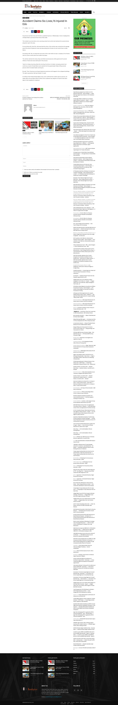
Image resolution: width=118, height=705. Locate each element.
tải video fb (75, 275)
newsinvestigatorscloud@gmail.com (54, 696)
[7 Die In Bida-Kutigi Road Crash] (62, 126)
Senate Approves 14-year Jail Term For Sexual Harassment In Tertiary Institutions (84, 272)
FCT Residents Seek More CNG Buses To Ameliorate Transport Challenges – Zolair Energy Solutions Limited (84, 172)
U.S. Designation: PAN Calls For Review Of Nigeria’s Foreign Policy (83, 266)
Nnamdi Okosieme (77, 644)
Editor (26, 28)
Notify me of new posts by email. (31, 173)
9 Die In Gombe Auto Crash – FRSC (82, 246)
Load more (84, 83)
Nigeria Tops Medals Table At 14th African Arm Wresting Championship (83, 357)
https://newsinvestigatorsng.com (39, 107)
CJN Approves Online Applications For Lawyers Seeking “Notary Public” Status (84, 296)
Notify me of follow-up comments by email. (33, 172)
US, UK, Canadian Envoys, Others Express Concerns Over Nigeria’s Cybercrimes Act (84, 413)
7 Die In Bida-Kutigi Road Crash (61, 132)
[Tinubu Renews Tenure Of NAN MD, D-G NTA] (46, 126)
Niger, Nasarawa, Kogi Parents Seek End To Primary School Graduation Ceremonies (84, 347)
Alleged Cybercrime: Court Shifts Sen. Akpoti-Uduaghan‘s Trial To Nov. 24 (83, 282)
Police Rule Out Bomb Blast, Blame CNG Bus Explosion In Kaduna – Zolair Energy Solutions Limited (83, 159)
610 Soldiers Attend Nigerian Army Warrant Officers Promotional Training (83, 289)
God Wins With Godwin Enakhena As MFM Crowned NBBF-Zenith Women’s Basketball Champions (83, 608)
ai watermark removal (78, 323)
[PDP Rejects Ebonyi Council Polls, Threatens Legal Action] (76, 78)
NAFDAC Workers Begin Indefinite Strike (85, 629)
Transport (27, 17)
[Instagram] (89, 1)
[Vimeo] (93, 1)
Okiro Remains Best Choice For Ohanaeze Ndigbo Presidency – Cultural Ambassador (82, 547)
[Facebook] (87, 1)
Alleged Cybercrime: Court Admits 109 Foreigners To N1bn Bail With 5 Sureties (83, 585)
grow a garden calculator (78, 315)
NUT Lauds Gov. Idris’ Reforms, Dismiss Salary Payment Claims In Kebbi (84, 241)
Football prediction (77, 270)
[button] (93, 12)
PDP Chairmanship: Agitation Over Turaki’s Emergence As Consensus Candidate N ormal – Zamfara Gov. (83, 261)
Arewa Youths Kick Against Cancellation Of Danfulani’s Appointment (83, 561)
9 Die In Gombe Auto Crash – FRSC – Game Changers (84, 244)
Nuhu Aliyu (75, 429)
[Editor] (23, 28)
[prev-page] (23, 137)
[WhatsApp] (41, 31)
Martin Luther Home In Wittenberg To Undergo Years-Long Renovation (83, 524)
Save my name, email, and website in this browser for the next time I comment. (41, 169)
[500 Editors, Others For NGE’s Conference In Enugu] (30, 126)
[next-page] (25, 137)
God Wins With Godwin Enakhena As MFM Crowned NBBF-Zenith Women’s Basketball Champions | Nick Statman (84, 605)
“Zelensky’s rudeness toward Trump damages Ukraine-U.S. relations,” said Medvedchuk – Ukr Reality (83, 446)
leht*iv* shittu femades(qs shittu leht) (81, 504)
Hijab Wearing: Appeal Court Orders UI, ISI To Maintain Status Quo (83, 95)
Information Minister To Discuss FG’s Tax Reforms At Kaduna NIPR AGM (83, 568)
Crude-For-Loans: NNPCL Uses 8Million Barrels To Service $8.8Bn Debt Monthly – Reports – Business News (83, 633)
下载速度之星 (76, 311)
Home (24, 15)
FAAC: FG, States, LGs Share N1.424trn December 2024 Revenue (84, 505)
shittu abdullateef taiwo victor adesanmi (82, 207)
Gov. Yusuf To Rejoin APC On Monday (81, 223)
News (27, 15)
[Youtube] (94, 1)
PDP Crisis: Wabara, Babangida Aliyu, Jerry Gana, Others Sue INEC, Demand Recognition (83, 107)
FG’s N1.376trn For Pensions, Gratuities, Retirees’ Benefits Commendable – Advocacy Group (82, 214)
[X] (91, 1)
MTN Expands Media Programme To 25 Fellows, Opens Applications (83, 144)
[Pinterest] (38, 31)
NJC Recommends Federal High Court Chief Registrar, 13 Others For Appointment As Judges (84, 209)
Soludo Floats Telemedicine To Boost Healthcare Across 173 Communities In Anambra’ (84, 420)
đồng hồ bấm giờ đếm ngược (79, 319)
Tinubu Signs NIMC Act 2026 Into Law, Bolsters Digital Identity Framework (83, 102)
